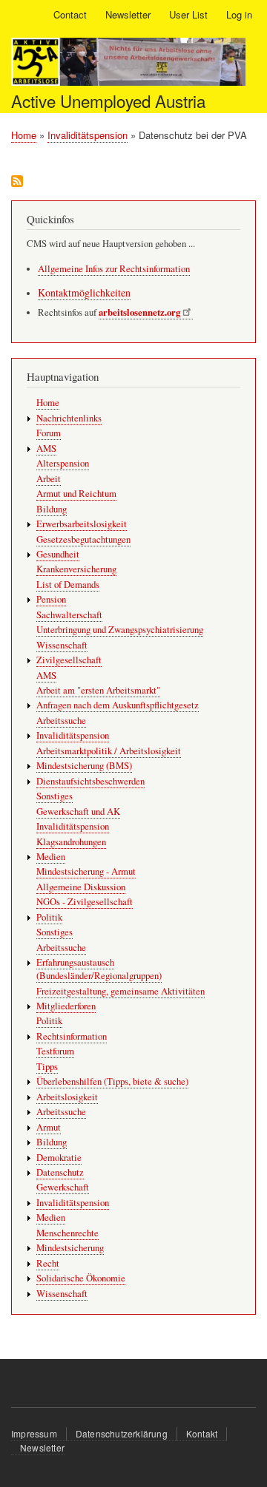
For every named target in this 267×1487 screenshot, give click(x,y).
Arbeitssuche (61, 720)
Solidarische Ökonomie (80, 1278)
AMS (46, 448)
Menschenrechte (67, 1233)
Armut (48, 1127)
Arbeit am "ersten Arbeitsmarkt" (98, 690)
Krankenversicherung (76, 569)
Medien (50, 856)
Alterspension (62, 463)
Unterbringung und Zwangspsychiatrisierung (119, 629)
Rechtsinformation (71, 1036)
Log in (239, 14)
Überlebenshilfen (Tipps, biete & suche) (112, 1081)
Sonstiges (54, 796)
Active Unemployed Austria (108, 100)
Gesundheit (57, 554)
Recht (47, 1263)
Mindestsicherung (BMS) (84, 765)
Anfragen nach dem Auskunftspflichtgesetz (117, 705)
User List (188, 14)
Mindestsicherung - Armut (86, 871)
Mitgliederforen (66, 1006)
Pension (51, 599)
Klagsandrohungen (71, 842)
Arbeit (48, 478)
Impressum (34, 1433)
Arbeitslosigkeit (67, 1097)
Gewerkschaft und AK (78, 811)
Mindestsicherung (70, 1248)
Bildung (51, 509)
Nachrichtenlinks (69, 418)
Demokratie (59, 1157)
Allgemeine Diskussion (80, 887)
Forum (48, 433)
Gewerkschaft (62, 1187)
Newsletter (128, 14)
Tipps (47, 1066)
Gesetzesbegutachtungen (83, 539)
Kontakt (201, 1433)
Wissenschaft (62, 645)
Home (23, 135)
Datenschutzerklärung (122, 1433)
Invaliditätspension (87, 135)
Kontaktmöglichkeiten (84, 292)
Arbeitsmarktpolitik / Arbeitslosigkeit (108, 751)
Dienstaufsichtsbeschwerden (90, 781)
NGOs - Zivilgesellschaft (84, 901)
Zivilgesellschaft (69, 660)
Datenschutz (60, 1172)
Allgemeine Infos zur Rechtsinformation (114, 268)
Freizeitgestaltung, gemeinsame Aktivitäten (120, 991)
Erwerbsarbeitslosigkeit (81, 524)
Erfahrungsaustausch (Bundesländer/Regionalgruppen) (99, 969)
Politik (49, 917)
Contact (70, 14)
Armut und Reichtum (76, 493)
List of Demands (67, 584)
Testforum (55, 1051)
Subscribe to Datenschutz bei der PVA (17, 182)
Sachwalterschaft (69, 615)
